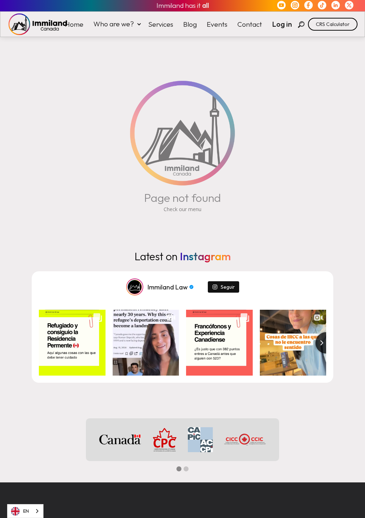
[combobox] (25, 511)
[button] (115, 24)
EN (26, 511)
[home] (34, 24)
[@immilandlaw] (135, 287)
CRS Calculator (333, 24)
